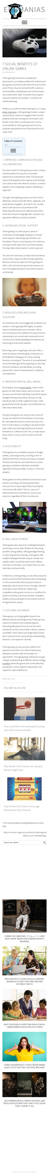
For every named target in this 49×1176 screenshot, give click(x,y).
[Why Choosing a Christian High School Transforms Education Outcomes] (24, 1020)
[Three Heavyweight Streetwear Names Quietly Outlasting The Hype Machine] (24, 1060)
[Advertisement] (24, 872)
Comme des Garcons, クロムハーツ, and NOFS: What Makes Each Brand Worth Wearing (24, 939)
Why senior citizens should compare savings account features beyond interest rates (24, 981)
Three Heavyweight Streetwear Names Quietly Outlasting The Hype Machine (24, 1066)
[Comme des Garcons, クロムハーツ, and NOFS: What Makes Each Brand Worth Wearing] (24, 932)
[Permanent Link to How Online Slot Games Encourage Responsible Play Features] (24, 779)
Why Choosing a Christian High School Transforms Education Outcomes (24, 1025)
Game (13, 679)
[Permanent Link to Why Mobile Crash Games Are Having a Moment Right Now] (24, 739)
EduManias (24, 9)
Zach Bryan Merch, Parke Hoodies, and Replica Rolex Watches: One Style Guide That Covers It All (25, 1103)
